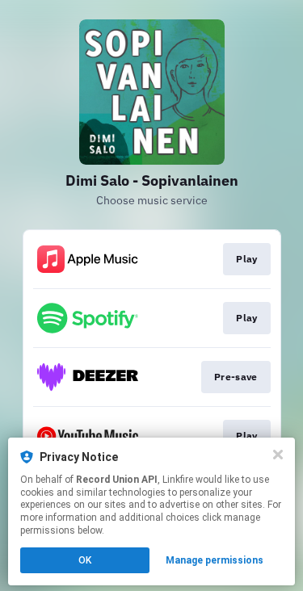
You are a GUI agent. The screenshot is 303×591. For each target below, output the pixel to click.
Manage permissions (214, 560)
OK (84, 560)
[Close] (278, 454)
